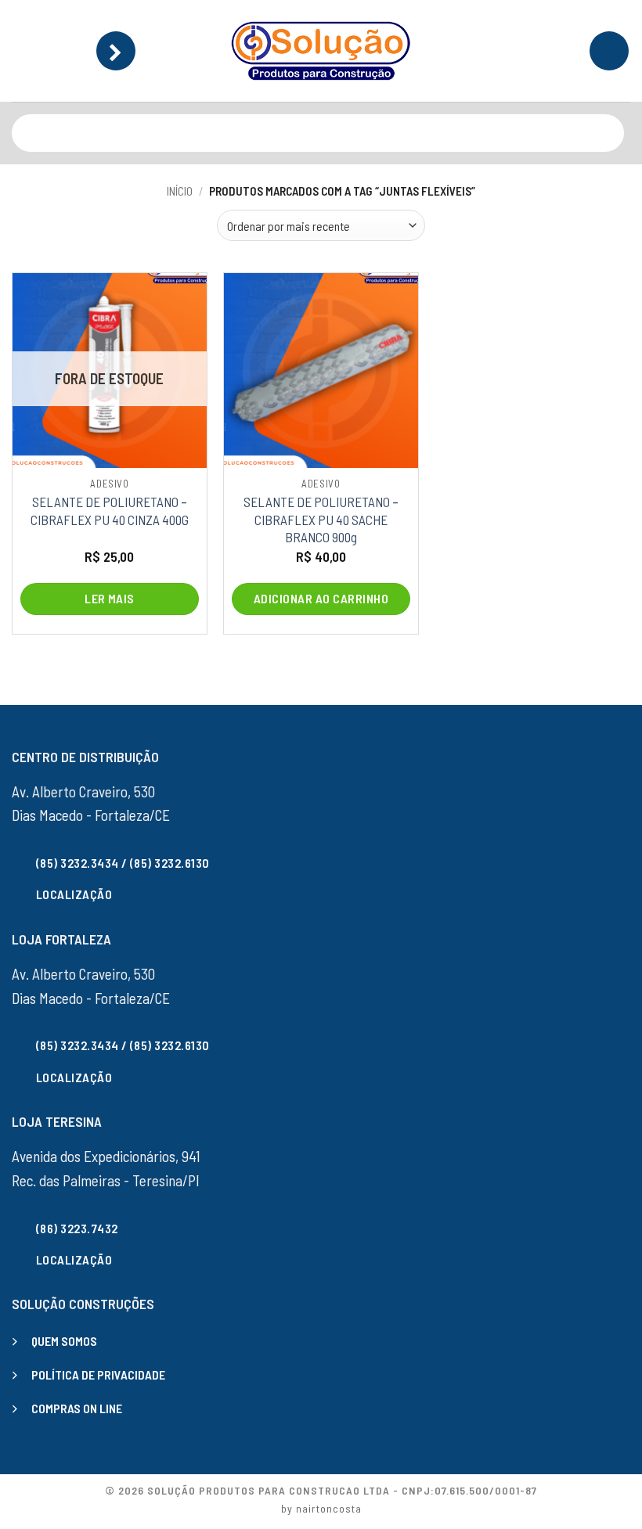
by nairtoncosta (321, 1508)
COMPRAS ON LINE (76, 1408)
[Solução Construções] (321, 51)
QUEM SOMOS (64, 1340)
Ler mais (110, 598)
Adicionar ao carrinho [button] (321, 598)
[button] (115, 50)
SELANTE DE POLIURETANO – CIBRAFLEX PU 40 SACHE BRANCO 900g (321, 519)
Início (180, 191)
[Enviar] (608, 132)
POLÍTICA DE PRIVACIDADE (98, 1374)
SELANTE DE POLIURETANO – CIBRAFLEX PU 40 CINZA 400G (110, 510)
